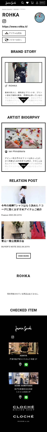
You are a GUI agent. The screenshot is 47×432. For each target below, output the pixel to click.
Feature (4, 215)
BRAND (16, 9)
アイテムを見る (15, 33)
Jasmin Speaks (7, 9)
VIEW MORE (23, 256)
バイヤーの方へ (15, 40)
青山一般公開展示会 (12, 241)
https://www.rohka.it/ (15, 26)
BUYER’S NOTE (8, 247)
